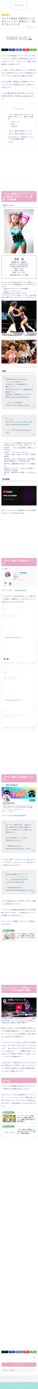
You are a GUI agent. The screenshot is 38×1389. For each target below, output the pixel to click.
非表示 (22, 109)
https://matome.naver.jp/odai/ (29, 366)
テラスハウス (5, 14)
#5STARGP (24, 879)
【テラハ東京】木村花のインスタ (20, 131)
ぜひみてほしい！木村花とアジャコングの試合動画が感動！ (20, 138)
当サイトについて (26, 1384)
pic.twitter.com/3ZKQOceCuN (19, 397)
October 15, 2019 (24, 405)
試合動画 (14, 126)
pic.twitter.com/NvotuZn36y (15, 882)
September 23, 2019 (26, 890)
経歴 (13, 124)
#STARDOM (15, 879)
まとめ (10, 142)
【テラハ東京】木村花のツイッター (20, 134)
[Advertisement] (19, 170)
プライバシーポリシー (13, 1384)
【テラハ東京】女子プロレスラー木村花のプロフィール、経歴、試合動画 (20, 117)
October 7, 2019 (24, 848)
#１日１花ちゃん (24, 422)
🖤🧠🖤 (6, 659)
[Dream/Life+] (19, 9)
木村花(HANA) (7, 662)
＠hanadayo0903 (19, 815)
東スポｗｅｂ (33, 339)
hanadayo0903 (20, 590)
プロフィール (16, 121)
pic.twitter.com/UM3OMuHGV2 (19, 424)
